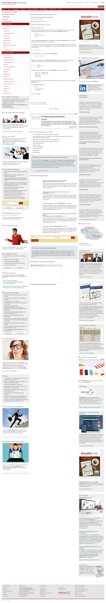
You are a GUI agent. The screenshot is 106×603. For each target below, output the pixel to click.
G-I (8, 215)
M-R (13, 215)
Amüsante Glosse (10, 339)
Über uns (6, 589)
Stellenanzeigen (83, 95)
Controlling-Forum (7, 128)
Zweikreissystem (36, 145)
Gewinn (39, 46)
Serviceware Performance (10, 265)
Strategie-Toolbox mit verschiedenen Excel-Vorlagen (90, 547)
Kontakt (6, 587)
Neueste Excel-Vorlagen (12, 293)
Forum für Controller (18, 247)
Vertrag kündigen (26, 588)
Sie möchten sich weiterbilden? (14, 407)
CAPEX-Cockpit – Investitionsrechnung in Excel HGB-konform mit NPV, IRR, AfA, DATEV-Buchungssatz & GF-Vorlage (16, 320)
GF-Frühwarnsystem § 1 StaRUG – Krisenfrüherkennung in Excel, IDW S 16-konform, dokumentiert (15, 303)
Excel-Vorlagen (44, 9)
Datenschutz (24, 594)
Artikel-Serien (6, 90)
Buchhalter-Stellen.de (80, 591)
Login (103, 2)
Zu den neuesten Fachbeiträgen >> (10, 280)
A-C (3, 215)
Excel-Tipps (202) (7, 69)
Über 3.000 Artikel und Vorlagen (15, 112)
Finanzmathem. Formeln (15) (9, 81)
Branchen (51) (6, 28)
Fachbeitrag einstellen (7, 21)
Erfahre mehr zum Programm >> (85, 276)
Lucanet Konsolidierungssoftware (11, 259)
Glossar (59, 9)
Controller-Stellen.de (80, 587)
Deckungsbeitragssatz (38, 146)
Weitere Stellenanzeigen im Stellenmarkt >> (87, 219)
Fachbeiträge (15, 9)
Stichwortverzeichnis (7, 93)
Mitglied (10, 124)
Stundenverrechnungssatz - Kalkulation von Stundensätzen (46, 139)
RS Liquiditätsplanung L (85, 497)
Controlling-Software (11, 254)
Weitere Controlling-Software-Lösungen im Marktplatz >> (90, 407)
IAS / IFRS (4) (6, 54)
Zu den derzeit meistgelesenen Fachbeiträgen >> (14, 282)
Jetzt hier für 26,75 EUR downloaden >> (87, 320)
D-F (6, 215)
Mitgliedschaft (44, 589)
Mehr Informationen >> (97, 403)
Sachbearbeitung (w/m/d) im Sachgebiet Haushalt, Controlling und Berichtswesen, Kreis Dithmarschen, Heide (16, 180)
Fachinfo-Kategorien (7, 23)
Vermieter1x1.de (79, 594)
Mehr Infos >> (88, 109)
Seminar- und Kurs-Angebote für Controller (12, 431)
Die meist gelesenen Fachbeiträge (9, 11)
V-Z (18, 215)
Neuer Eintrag (20, 207)
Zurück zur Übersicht (54, 108)
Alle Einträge (8, 207)
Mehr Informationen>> (89, 557)
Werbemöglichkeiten (9, 591)
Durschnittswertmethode (38, 143)
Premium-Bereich (79, 2)
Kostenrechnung (42, 11)
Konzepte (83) (6, 35)
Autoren (87, 2)
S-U (15, 215)
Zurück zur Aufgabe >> (36, 93)
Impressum (24, 596)
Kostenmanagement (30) (8, 33)
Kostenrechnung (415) (8, 52)
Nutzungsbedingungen (27, 593)
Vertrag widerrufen (27, 589)
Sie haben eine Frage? (11, 225)
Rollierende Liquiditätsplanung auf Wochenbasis (88, 532)
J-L (10, 215)
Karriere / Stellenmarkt (33, 9)
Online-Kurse (53, 9)
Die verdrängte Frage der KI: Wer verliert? (13, 384)
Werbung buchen (95, 2)
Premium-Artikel (6, 16)
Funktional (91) (6, 30)
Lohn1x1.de (78, 592)
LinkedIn (6, 596)
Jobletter (43, 596)
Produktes (47, 30)
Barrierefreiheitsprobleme (47, 592)
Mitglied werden (70, 2)
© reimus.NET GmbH (6, 600)
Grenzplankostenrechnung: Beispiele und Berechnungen (45, 134)
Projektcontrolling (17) (7, 50)
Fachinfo (36, 11)
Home (31, 11)
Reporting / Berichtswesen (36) (9, 45)
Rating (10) (5, 64)
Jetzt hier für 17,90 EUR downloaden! (86, 445)
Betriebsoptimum (36, 152)
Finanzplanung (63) (7, 40)
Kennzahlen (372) (6, 38)
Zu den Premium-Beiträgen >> (9, 283)
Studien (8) (5, 71)
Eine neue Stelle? (10, 137)
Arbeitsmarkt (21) (6, 74)
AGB (5, 592)
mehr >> (91, 52)
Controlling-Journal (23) (8, 78)
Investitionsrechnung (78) (8, 59)
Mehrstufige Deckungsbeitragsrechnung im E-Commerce (45, 141)
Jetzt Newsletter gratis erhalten (42, 170)
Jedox (5, 257)
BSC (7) (5, 47)
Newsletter (44, 594)
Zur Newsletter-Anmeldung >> (8, 107)
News (4, 9)
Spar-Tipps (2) (6, 76)
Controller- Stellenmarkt (12, 169)
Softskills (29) (6, 86)
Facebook (7, 594)
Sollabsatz (50, 44)
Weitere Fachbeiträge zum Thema (38, 21)
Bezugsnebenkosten (37, 148)
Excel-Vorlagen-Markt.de (81, 596)
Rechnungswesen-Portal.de (82, 589)
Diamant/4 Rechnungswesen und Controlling (14, 263)
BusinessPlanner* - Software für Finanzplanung (15, 256)
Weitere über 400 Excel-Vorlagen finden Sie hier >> (89, 559)
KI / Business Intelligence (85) (9, 66)
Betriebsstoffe (36, 150)
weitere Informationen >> (13, 164)
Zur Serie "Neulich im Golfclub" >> (10, 371)
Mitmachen (44, 591)
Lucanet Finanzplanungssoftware (11, 261)
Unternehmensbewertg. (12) (9, 62)
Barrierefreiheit (25, 591)
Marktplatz (23, 9)
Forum (8, 9)
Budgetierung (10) (7, 42)
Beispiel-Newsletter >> (55, 167)
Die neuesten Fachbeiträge (8, 14)
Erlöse (70, 30)
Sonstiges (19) (6, 88)
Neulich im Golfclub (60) (8, 83)
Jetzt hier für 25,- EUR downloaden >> (87, 353)
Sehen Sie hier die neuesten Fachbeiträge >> (13, 131)
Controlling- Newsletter (11, 97)
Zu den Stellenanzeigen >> (9, 144)
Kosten (33, 47)
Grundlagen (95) (6, 26)
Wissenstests (5, 19)
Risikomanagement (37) (8, 57)
